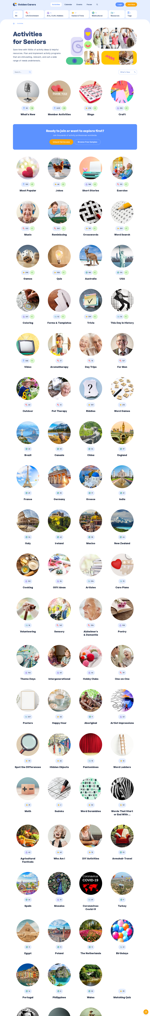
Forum (89, 4)
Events (79, 4)
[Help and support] (145, 1011)
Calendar (68, 4)
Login (120, 4)
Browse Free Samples (87, 142)
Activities (56, 4)
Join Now (131, 4)
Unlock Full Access (61, 142)
